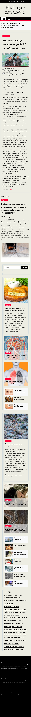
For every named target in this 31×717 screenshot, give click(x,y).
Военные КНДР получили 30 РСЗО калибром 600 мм (14, 44)
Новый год (7, 626)
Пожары (16, 632)
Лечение (24, 618)
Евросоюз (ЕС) (8, 609)
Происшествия (15, 635)
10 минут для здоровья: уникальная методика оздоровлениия (16, 356)
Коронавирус (8, 618)
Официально (8, 632)
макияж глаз (8, 646)
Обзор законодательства (12, 629)
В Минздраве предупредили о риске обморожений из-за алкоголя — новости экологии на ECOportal (20, 582)
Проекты (7, 635)
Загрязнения (22, 609)
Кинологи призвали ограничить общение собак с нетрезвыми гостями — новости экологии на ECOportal (20, 546)
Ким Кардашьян (9, 615)
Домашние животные (11, 606)
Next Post (4, 196)
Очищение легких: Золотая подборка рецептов (13, 382)
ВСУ (20, 598)
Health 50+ (15, 7)
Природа (22, 632)
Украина (6, 640)
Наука (15, 620)
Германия (10, 603)
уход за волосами (17, 649)
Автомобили (8, 595)
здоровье (15, 643)
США (5, 638)
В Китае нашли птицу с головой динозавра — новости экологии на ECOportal (15, 530)
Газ (5, 603)
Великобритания (9, 600)
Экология (8, 441)
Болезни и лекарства (11, 598)
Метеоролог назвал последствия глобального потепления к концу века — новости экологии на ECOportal (20, 538)
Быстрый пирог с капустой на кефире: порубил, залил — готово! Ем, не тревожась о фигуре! (15, 309)
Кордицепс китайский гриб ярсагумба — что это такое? (19, 398)
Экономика (7, 643)
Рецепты (8, 305)
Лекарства (17, 618)
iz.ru (10, 189)
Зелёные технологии (11, 612)
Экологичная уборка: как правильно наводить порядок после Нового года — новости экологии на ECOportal (20, 560)
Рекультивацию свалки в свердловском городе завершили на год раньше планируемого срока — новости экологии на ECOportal (16, 445)
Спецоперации (19, 638)
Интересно (22, 612)
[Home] (3, 18)
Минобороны (8, 620)
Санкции (10, 638)
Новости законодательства (13, 623)
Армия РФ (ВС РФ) (18, 595)
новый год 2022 (18, 646)
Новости (21, 620)
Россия (23, 635)
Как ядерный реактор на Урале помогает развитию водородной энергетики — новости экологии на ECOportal (20, 553)
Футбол (23, 640)
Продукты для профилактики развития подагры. (20, 406)
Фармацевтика (15, 640)
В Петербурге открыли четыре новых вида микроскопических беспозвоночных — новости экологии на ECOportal (20, 575)
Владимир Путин (21, 600)
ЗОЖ (15, 609)
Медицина (6, 36)
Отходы (24, 629)
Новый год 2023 (17, 626)
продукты (7, 649)
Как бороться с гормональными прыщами (19, 391)
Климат (17, 615)
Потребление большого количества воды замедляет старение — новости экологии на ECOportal (19, 568)
